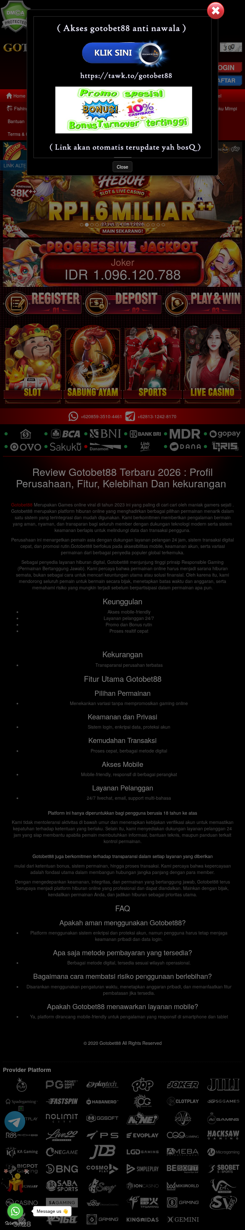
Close (122, 167)
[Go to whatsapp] (15, 1211)
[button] (215, 10)
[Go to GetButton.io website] (15, 1223)
